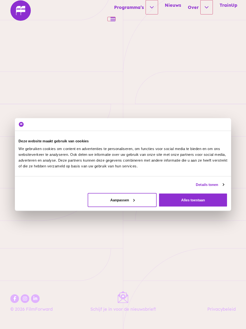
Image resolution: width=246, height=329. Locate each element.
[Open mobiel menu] (111, 19)
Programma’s (129, 7)
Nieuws (173, 5)
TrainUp (228, 5)
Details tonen (207, 185)
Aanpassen (119, 200)
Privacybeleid (221, 309)
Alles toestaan (193, 200)
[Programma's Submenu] (152, 7)
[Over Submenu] (206, 7)
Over (193, 7)
